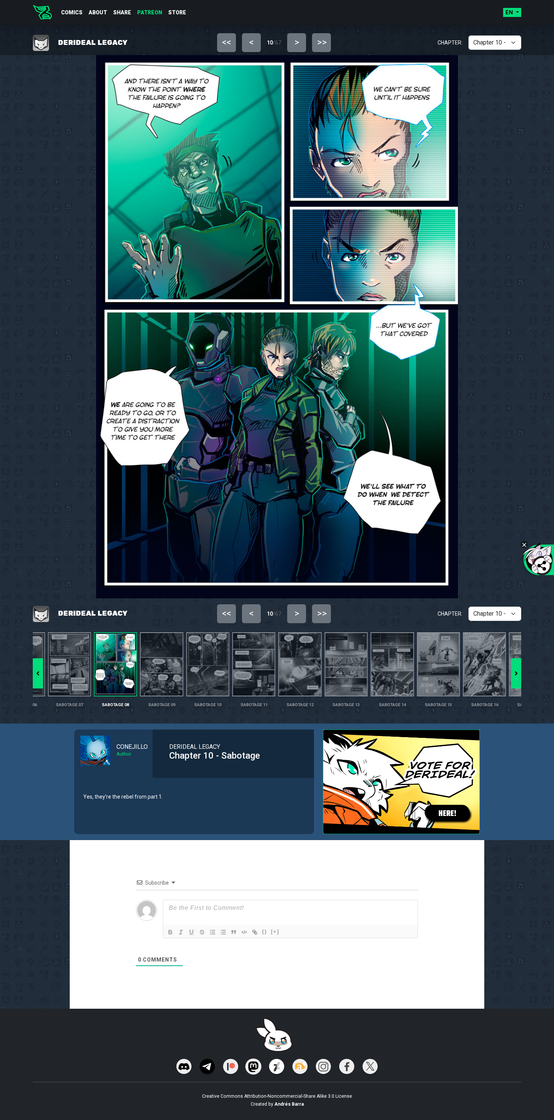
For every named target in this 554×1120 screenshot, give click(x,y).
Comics (72, 12)
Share (122, 12)
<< (226, 42)
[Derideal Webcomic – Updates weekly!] (42, 12)
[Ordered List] (212, 932)
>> (322, 42)
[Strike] (202, 932)
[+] (275, 931)
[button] (516, 673)
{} (264, 931)
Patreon (149, 12)
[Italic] (181, 932)
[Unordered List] (223, 932)
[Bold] (170, 932)
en (509, 12)
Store (177, 12)
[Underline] (191, 932)
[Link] (254, 932)
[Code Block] (244, 932)
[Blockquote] (233, 932)
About (98, 12)
